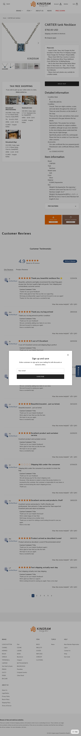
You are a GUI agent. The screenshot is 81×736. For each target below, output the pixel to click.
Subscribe (40, 376)
